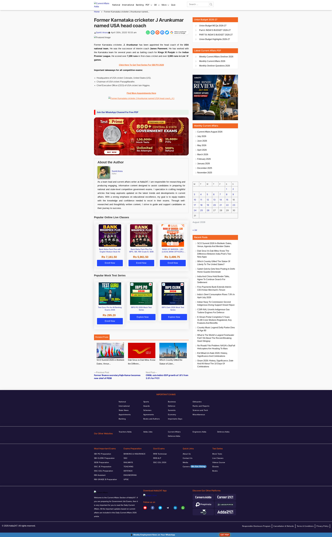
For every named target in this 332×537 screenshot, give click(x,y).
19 (208, 205)
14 (221, 199)
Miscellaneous (199, 414)
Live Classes (217, 458)
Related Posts (101, 337)
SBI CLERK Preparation (104, 458)
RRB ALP (157, 458)
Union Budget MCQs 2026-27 (212, 26)
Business (172, 402)
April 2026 (202, 150)
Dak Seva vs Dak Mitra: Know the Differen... (141, 362)
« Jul (195, 230)
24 (195, 210)
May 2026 (201, 145)
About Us (187, 454)
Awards (146, 406)
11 (201, 199)
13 (214, 199)
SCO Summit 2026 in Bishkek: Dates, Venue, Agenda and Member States (214, 244)
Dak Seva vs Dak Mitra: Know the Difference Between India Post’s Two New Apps (214, 254)
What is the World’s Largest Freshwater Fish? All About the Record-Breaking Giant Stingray (215, 338)
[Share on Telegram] (153, 32)
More (164, 5)
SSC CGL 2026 (159, 462)
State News (124, 410)
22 (227, 205)
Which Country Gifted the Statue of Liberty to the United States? (213, 262)
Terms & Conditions (305, 526)
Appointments (125, 414)
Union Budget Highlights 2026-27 (214, 39)
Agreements (148, 414)
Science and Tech (200, 410)
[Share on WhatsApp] (148, 32)
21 (221, 205)
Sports (146, 402)
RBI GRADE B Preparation (105, 479)
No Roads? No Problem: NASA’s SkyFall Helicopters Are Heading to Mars (216, 347)
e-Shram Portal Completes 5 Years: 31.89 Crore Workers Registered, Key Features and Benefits (214, 320)
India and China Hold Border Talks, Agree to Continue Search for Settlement (213, 279)
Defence (171, 406)
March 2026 (202, 154)
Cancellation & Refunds (283, 526)
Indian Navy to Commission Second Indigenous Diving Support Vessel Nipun (216, 303)
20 (214, 205)
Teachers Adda (125, 432)
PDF (147, 5)
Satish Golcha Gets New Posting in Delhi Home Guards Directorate (216, 270)
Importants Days (175, 419)
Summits (171, 410)
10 (195, 199)
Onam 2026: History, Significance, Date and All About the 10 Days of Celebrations (215, 364)
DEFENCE (128, 471)
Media (185, 462)
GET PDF (224, 535)
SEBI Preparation (101, 462)
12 (208, 199)
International (128, 5)
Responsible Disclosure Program (256, 526)
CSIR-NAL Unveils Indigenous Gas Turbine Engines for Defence (213, 311)
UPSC (126, 479)
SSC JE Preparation (102, 467)
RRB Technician (160, 454)
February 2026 (204, 159)
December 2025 (204, 168)
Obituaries (197, 402)
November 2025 (204, 173)
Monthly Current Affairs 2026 (212, 61)
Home (97, 12)
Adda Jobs (148, 432)
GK (155, 5)
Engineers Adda (199, 432)
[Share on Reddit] (157, 32)
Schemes (147, 410)
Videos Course (218, 462)
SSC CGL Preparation (103, 471)
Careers (194, 466)
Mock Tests (217, 454)
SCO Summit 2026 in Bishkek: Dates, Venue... (111, 362)
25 (201, 210)
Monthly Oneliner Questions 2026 (214, 66)
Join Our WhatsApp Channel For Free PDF (117, 112)
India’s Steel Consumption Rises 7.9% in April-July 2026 (216, 296)
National (116, 5)
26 (208, 210)
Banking (140, 5)
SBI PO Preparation (102, 454)
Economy (172, 414)
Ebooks (215, 467)
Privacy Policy (322, 526)
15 (227, 199)
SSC (125, 458)
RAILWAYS (128, 462)
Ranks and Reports (201, 406)
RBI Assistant (99, 475)
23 (234, 205)
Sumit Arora (102, 32)
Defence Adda (174, 436)
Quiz (173, 5)
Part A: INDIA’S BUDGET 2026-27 (215, 30)
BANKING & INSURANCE (134, 454)
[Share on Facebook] (162, 32)
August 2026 (209, 132)
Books (215, 471)
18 (201, 205)
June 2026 (202, 141)
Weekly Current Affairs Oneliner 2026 (216, 57)
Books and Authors (151, 419)
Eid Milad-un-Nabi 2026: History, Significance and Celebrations (212, 354)
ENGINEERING (130, 475)
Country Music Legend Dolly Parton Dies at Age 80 (216, 329)
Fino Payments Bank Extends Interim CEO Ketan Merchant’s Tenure (214, 288)
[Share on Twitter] (167, 32)
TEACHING (128, 467)
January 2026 (203, 163)
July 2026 (201, 136)
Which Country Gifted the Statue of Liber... (170, 362)
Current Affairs (174, 432)
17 (195, 205)
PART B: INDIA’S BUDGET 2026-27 (216, 35)
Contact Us (187, 458)
